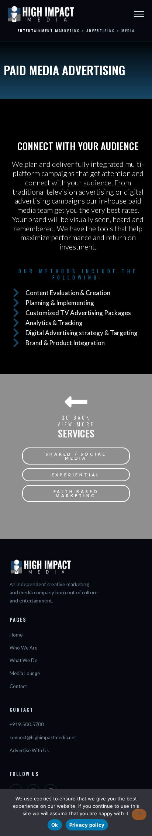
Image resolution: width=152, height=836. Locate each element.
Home (16, 635)
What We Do (24, 660)
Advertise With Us (29, 750)
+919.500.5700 (27, 724)
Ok (54, 825)
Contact (18, 686)
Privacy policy (87, 825)
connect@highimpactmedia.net (43, 737)
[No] (139, 814)
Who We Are (23, 648)
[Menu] (139, 14)
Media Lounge (25, 673)
